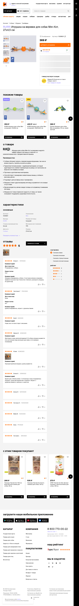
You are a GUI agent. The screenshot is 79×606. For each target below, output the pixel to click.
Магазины (29, 533)
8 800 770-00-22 (57, 528)
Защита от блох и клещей (11, 543)
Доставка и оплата (32, 569)
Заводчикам (29, 563)
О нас (27, 537)
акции (18, 16)
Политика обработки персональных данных (34, 589)
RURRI (7, 26)
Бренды (28, 556)
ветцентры (67, 3)
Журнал (28, 576)
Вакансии (29, 540)
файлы (19, 599)
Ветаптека (62, 16)
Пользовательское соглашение (33, 598)
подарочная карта (42, 3)
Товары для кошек (8, 537)
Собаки (32, 16)
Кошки (25, 16)
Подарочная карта (9, 533)
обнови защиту (8, 16)
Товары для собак (8, 540)
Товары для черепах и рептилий (13, 553)
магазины (52, 3)
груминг (59, 3)
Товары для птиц (8, 556)
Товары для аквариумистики (12, 546)
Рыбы (47, 16)
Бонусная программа (32, 559)
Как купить (29, 566)
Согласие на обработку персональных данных (34, 593)
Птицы (54, 16)
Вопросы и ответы (31, 579)
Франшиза (29, 543)
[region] (37, 16)
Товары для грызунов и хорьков (12, 550)
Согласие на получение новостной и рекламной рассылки (59, 589)
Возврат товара (31, 572)
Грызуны (40, 16)
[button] (55, 50)
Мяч (27, 216)
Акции (28, 553)
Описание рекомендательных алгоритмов (58, 593)
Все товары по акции (54, 82)
